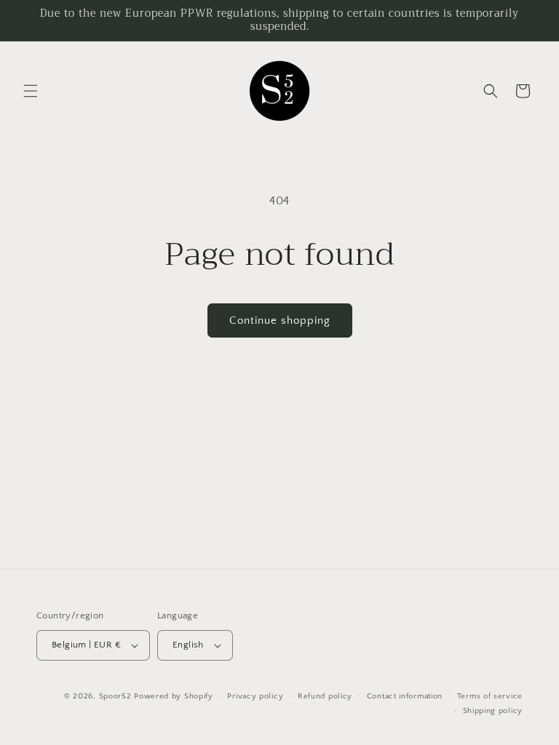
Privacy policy (255, 696)
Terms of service (490, 696)
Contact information (405, 696)
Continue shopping (279, 320)
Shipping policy (493, 710)
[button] (31, 91)
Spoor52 (115, 696)
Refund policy (325, 696)
